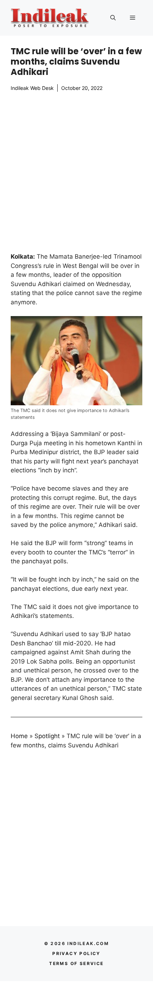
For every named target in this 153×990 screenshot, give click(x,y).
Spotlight (47, 736)
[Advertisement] (76, 172)
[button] (113, 18)
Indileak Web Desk (32, 88)
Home (19, 736)
